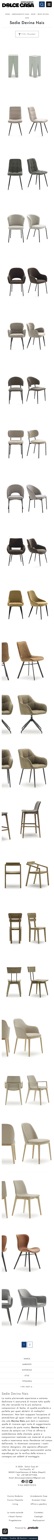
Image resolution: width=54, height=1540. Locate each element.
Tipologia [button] (27, 1381)
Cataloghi (38, 1516)
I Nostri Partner (15, 1516)
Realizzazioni (39, 1520)
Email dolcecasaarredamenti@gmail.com (27, 1477)
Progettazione (15, 1520)
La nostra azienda (15, 1512)
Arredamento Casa (20, 14)
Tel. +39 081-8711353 (27, 1475)
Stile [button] (27, 1375)
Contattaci (38, 1512)
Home (7, 14)
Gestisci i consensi (28, 1538)
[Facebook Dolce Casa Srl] (23, 1481)
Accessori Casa (39, 1500)
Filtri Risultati (28, 34)
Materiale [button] (27, 1370)
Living (15, 1504)
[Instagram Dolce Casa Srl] (27, 1481)
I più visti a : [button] (27, 1386)
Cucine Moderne (15, 1496)
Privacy (4, 1538)
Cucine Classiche (15, 1500)
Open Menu (49, 4)
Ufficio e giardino (39, 1504)
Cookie (13, 1538)
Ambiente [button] (27, 1364)
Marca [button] (27, 1358)
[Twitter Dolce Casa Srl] (31, 1481)
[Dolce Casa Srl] (27, 4)
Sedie (33, 14)
